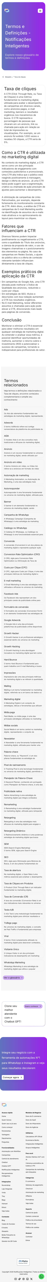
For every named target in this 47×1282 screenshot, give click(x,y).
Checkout (29, 1189)
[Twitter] (31, 1279)
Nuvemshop (6, 1185)
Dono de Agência (32, 1127)
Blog (3, 1220)
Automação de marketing (35, 1192)
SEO (23, 294)
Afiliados (29, 1196)
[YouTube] (15, 1279)
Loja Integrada (7, 1189)
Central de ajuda (31, 1212)
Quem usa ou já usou (9, 1123)
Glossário (8, 77)
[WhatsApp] (41, 1276)
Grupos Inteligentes (33, 1148)
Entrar (28, 1240)
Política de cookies (32, 1227)
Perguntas (5, 1142)
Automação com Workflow (11, 1151)
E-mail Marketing (26, 209)
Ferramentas (6, 1131)
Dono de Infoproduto (33, 1123)
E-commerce (30, 1181)
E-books (5, 1227)
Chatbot (5, 1162)
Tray (3, 1196)
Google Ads (28, 281)
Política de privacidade (34, 1220)
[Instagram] (23, 1279)
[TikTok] (19, 1279)
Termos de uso (31, 1224)
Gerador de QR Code (9, 1241)
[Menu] (40, 11)
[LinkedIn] (27, 1279)
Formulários (30, 1200)
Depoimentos (6, 1138)
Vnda (4, 1192)
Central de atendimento (10, 1159)
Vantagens (5, 1134)
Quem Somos (6, 1120)
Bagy (3, 1200)
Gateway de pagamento (34, 1185)
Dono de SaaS (31, 1120)
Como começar (7, 1127)
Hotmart (5, 1204)
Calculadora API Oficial (34, 1136)
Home (4, 1116)
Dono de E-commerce (33, 1116)
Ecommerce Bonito (32, 1140)
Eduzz (4, 1207)
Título (27, 242)
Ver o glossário (12, 977)
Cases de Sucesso (8, 1224)
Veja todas (5, 1211)
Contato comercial (32, 1216)
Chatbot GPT (6, 1166)
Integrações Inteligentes (34, 1144)
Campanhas (6, 1155)
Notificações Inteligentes (10, 1170)
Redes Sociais (25, 254)
